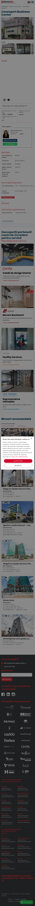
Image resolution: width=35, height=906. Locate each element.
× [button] (31, 438)
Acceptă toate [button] (18, 461)
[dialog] (17, 453)
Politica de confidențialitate (19, 457)
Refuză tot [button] (18, 465)
